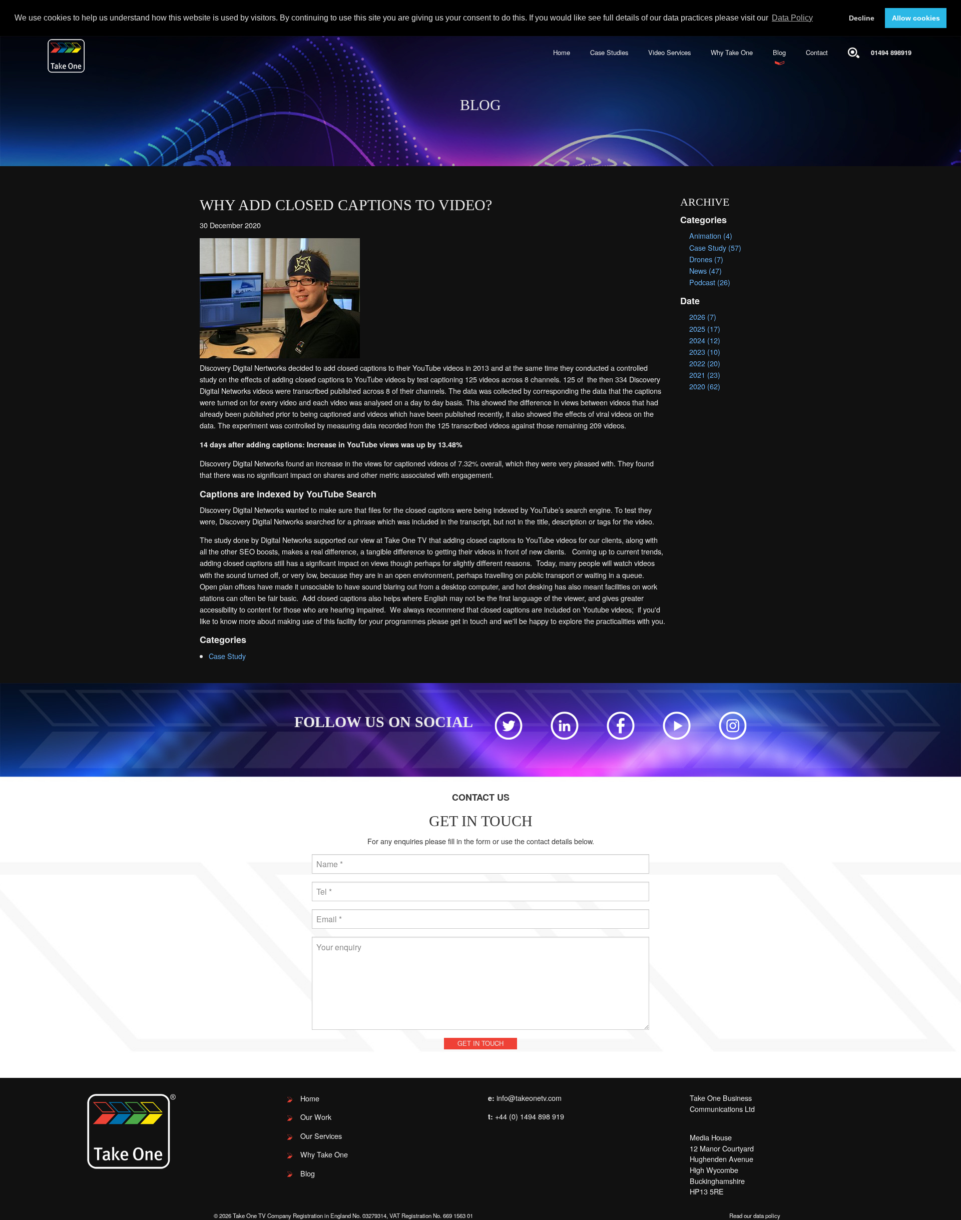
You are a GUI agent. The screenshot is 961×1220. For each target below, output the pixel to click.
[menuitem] (561, 53)
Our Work (315, 1116)
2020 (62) (704, 386)
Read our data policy (754, 1215)
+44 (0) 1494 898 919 (529, 1116)
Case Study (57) (715, 247)
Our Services (321, 1135)
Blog (779, 52)
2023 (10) (704, 351)
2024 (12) (704, 340)
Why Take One (732, 52)
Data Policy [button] (792, 18)
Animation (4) (710, 235)
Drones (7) (706, 259)
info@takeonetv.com (529, 1097)
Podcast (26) (709, 282)
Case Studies (609, 52)
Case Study (227, 656)
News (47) (705, 270)
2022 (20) (704, 363)
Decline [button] (861, 18)
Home (561, 52)
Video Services (669, 52)
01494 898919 (891, 52)
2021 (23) (704, 374)
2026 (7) (702, 316)
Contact (817, 52)
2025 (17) (704, 328)
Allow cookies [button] (916, 18)
